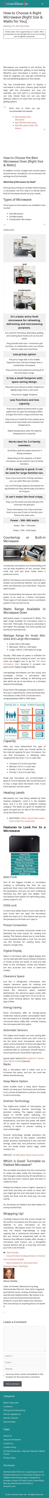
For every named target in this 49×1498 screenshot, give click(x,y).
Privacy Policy (9, 1457)
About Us (7, 1435)
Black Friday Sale (10, 1402)
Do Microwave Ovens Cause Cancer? (28, 1155)
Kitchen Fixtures (10, 1418)
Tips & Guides (12, 1252)
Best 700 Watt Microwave (25, 122)
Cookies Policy (9, 1447)
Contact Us (8, 1443)
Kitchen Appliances (12, 1414)
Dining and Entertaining (14, 1410)
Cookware (8, 1406)
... (4, 1312)
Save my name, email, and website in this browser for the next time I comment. (24, 1375)
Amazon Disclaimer (12, 1439)
